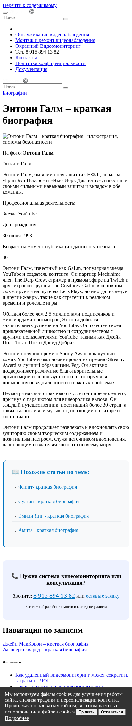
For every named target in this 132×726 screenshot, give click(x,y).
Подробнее (17, 718)
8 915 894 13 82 (54, 595)
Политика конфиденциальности (50, 63)
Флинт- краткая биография (47, 487)
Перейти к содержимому (30, 5)
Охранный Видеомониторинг (48, 46)
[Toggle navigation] (5, 13)
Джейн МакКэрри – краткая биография (45, 643)
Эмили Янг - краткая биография (53, 516)
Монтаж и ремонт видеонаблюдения (55, 40)
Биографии (15, 93)
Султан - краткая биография (48, 501)
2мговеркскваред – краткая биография (45, 649)
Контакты (26, 57)
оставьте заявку (103, 596)
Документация (31, 69)
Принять (86, 712)
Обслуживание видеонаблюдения (52, 34)
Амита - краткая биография (48, 530)
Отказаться (112, 712)
